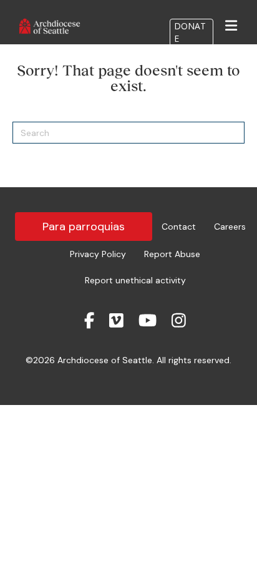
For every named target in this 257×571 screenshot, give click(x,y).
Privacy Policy (98, 254)
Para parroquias (83, 226)
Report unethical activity (135, 280)
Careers (230, 226)
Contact (179, 226)
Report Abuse (172, 254)
